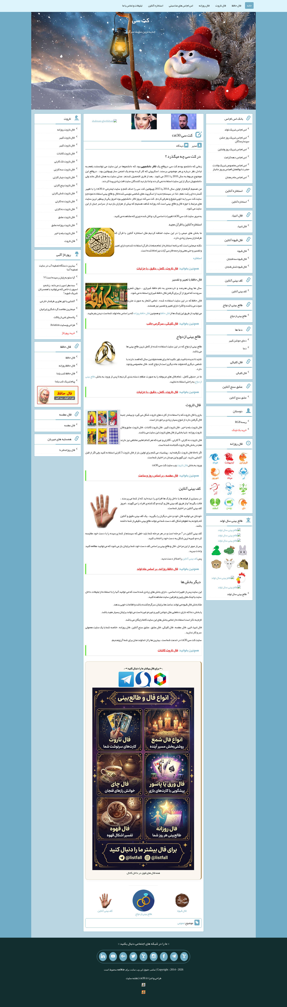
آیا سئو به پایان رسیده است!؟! (59, 277)
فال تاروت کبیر (67, 137)
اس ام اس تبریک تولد (236, 129)
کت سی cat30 (182, 135)
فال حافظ (236, 5)
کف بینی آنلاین (189, 558)
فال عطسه (69, 425)
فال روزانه (204, 5)
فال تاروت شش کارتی (63, 193)
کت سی (140, 20)
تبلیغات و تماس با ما (132, 5)
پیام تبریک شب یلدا (65, 381)
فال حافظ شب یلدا (65, 373)
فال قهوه (242, 251)
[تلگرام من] (174, 956)
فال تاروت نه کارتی (65, 201)
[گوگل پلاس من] (123, 956)
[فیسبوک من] (164, 956)
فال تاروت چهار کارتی (64, 177)
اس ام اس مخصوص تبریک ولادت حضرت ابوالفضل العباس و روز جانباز (231, 167)
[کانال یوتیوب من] (113, 956)
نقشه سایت (132, 978)
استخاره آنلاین (155, 5)
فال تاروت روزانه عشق (63, 225)
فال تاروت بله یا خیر (64, 233)
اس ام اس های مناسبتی (181, 5)
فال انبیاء (242, 226)
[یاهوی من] (184, 956)
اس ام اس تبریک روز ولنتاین (232, 149)
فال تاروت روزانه (66, 129)
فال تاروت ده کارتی (65, 209)
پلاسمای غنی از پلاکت (64, 317)
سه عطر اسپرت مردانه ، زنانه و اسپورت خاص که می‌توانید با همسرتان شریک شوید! (58, 289)
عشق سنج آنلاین (238, 397)
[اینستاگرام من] (154, 956)
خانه (249, 5)
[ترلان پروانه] (144, 122)
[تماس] (143, 956)
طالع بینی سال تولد (237, 594)
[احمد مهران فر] (183, 122)
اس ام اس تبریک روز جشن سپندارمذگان (234, 139)
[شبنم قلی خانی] (104, 122)
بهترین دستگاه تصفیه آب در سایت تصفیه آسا (58, 267)
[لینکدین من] (103, 956)
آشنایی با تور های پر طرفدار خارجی (57, 301)
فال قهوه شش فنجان (236, 266)
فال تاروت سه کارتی (64, 169)
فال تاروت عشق (66, 217)
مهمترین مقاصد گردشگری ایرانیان (57, 309)
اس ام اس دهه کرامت (235, 157)
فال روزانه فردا (67, 450)
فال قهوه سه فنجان (237, 258)
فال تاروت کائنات (66, 153)
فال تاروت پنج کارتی (64, 185)
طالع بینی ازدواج (238, 316)
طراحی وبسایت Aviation (62, 325)
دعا (245, 348)
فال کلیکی (241, 373)
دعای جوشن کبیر (238, 340)
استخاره (197, 258)
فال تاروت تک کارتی (64, 161)
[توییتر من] (133, 956)
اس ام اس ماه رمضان (236, 177)
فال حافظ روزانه (141, 313)
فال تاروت (220, 5)
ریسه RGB (241, 422)
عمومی (180, 923)
